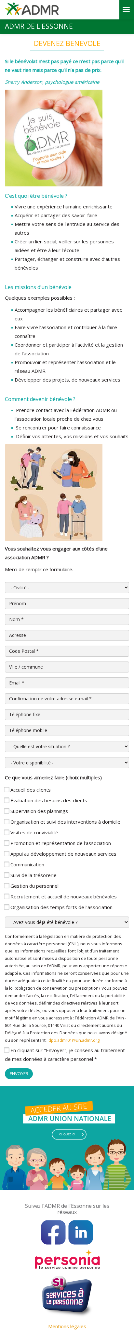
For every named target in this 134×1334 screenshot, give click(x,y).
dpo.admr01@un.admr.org (74, 1040)
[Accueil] (32, 11)
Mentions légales (67, 1326)
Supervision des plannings (39, 811)
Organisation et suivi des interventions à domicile (65, 821)
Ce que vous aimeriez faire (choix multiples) (53, 777)
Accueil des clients (30, 789)
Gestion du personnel (34, 886)
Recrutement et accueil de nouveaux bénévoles (63, 896)
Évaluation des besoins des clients (48, 800)
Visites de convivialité (34, 832)
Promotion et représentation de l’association (60, 843)
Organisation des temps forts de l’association (61, 907)
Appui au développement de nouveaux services (63, 853)
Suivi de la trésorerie (33, 875)
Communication (27, 864)
